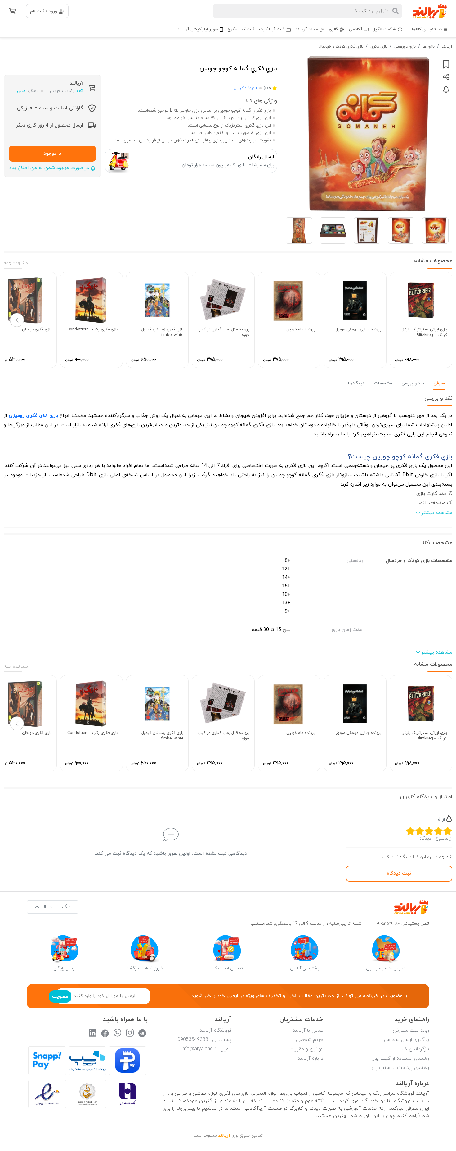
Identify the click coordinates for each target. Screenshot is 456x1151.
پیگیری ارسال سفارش (406, 1039)
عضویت (60, 996)
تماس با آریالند (308, 1030)
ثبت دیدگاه (399, 873)
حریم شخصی (309, 1039)
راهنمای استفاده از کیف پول (400, 1058)
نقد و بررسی (412, 383)
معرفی (439, 383)
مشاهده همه (16, 263)
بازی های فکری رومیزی (33, 415)
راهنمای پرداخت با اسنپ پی (400, 1067)
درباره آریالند (310, 1058)
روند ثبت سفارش (411, 1030)
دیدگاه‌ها (356, 383)
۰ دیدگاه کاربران (245, 87)
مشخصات (383, 383)
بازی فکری (378, 46)
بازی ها (429, 46)
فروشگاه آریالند (215, 1030)
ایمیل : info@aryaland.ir (206, 1049)
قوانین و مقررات (306, 1049)
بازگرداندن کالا (414, 1049)
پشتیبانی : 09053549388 (204, 1039)
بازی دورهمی (405, 46)
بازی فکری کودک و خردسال (341, 46)
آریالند (447, 46)
